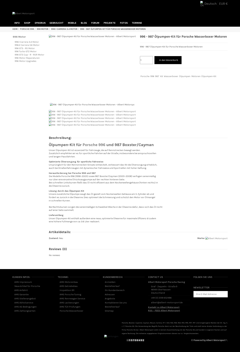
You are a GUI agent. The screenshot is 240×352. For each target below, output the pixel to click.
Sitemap (109, 310)
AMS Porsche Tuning (70, 294)
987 (157, 76)
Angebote (110, 298)
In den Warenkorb (168, 60)
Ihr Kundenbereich (115, 290)
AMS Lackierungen (69, 302)
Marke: (201, 238)
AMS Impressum (23, 282)
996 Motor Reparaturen (27, 58)
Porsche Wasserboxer (71, 310)
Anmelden (110, 282)
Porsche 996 (94, 144)
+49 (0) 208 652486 (161, 297)
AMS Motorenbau (69, 282)
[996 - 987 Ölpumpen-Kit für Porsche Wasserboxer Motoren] (92, 111)
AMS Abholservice (23, 302)
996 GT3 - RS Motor (25, 48)
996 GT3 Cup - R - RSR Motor (29, 54)
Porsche (144, 76)
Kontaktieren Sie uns (116, 302)
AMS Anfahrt (21, 290)
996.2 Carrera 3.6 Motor (27, 45)
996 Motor (19, 36)
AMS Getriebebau (69, 286)
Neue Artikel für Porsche (27, 286)
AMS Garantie (21, 294)
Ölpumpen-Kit (208, 76)
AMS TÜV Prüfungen (70, 306)
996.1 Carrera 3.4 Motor (27, 42)
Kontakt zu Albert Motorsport (163, 307)
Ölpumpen (184, 76)
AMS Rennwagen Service (72, 298)
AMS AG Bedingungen (25, 306)
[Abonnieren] (225, 294)
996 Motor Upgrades (25, 61)
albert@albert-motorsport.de (167, 302)
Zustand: (53, 238)
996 (152, 76)
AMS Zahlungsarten (24, 310)
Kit (161, 76)
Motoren (195, 76)
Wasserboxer (171, 76)
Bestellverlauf (112, 286)
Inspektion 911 (67, 290)
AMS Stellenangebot (25, 298)
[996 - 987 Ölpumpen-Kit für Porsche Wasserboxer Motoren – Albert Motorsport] (92, 114)
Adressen (110, 294)
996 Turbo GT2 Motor (26, 51)
